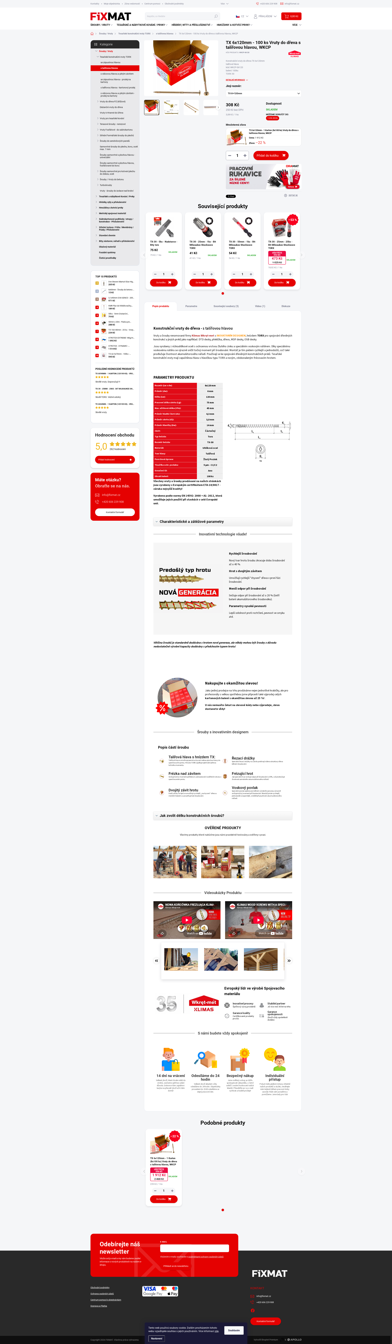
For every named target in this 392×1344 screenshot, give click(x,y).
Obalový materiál (107, 247)
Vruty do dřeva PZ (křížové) (113, 101)
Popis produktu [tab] (160, 306)
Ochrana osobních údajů (102, 1293)
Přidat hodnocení (106, 459)
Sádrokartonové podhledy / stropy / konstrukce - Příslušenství (116, 220)
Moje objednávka (112, 3)
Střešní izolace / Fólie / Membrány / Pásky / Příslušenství (116, 228)
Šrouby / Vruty (106, 51)
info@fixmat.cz (111, 494)
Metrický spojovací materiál (112, 213)
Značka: (294, 60)
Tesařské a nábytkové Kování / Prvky (116, 196)
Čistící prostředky (107, 258)
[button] (223, 293)
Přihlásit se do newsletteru (175, 1266)
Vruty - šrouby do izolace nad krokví (116, 191)
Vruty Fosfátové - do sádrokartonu (116, 130)
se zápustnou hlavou (110, 62)
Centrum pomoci (152, 3)
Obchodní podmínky (174, 3)
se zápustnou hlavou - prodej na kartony (116, 80)
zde (217, 1331)
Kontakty (94, 3)
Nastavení (156, 1338)
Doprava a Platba (98, 1306)
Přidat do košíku (268, 155)
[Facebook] (252, 1310)
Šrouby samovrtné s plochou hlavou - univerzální (117, 156)
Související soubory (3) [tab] (226, 306)
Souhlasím (234, 1330)
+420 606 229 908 (113, 501)
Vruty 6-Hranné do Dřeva (111, 113)
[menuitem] (101, 25)
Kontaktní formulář (115, 512)
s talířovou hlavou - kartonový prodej (118, 87)
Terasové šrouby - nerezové (113, 124)
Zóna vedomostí (132, 3)
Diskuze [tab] (286, 306)
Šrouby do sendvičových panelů (115, 141)
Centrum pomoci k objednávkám (105, 1300)
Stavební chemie (107, 235)
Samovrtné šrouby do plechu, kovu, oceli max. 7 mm (119, 147)
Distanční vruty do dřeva (111, 107)
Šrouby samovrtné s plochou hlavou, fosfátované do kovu (117, 164)
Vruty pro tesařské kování (112, 118)
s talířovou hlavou (109, 68)
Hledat (216, 16)
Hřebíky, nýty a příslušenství (112, 202)
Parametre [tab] (191, 306)
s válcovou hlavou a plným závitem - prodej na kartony (118, 94)
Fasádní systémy (107, 252)
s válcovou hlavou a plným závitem (117, 74)
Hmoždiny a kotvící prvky (111, 207)
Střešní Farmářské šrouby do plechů (117, 135)
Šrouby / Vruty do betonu (112, 179)
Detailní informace (235, 80)
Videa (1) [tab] (260, 306)
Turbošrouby (106, 185)
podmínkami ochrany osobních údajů (206, 1257)
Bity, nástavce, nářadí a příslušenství (116, 241)
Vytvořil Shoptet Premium (266, 1339)
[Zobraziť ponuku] (264, 176)
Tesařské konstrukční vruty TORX (115, 57)
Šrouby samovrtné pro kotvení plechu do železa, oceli (117, 172)
